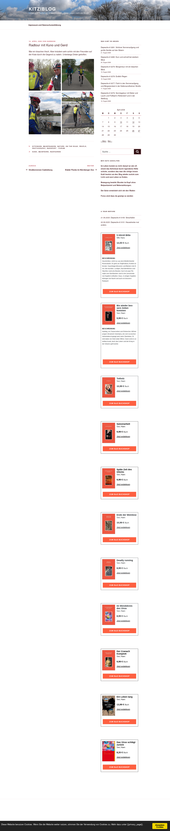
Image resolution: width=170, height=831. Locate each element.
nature (60, 146)
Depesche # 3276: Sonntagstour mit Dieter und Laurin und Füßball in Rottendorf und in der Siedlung (119, 96)
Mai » (110, 141)
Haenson (51, 41)
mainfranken (49, 146)
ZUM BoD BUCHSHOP (119, 292)
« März (103, 141)
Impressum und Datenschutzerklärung (44, 25)
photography (39, 148)
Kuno (34, 152)
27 (139, 130)
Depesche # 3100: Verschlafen (123, 217)
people (82, 146)
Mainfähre (44, 152)
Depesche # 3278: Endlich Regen (114, 76)
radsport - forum (56, 148)
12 (133, 122)
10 (121, 122)
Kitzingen (37, 146)
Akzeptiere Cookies (159, 826)
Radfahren (55, 152)
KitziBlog (42, 8)
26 (133, 130)
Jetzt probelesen (123, 247)
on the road (72, 146)
